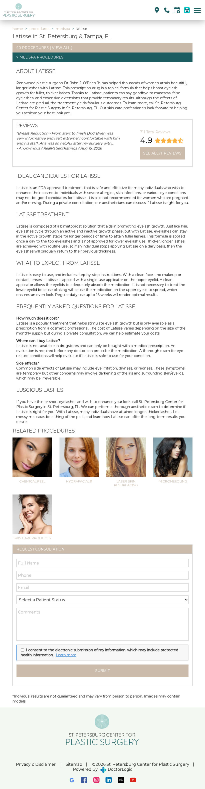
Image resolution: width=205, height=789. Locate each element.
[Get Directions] (157, 10)
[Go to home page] (52, 10)
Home (17, 28)
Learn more (66, 655)
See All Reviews (162, 153)
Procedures (39, 28)
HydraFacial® (79, 481)
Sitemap (74, 764)
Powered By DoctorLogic (102, 769)
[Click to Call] (167, 10)
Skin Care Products (32, 538)
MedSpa (63, 28)
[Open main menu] (198, 10)
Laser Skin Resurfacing (126, 483)
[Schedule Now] (177, 10)
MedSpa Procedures (42, 57)
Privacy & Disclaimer (36, 764)
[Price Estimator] (187, 10)
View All (61, 48)
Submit (102, 670)
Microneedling (173, 481)
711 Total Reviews (155, 132)
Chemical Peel (32, 481)
